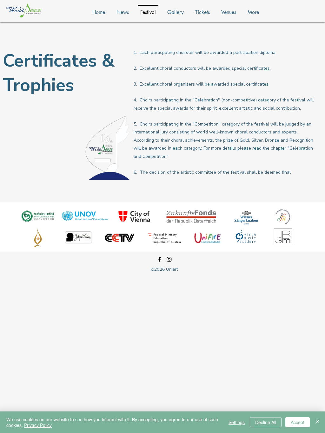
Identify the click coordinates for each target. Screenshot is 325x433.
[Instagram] (169, 259)
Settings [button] (237, 422)
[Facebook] (159, 259)
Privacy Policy (38, 425)
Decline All (265, 422)
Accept (297, 422)
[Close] (317, 422)
